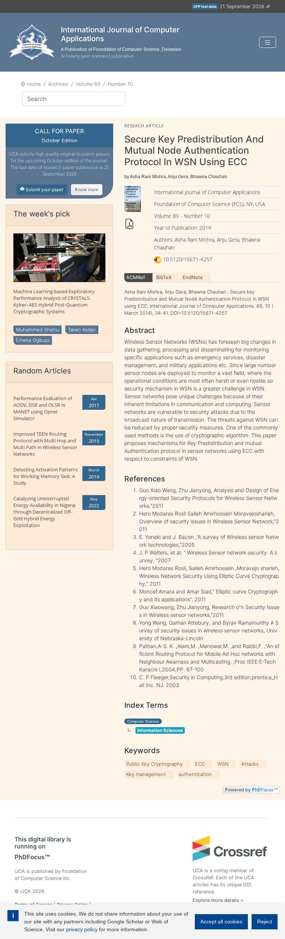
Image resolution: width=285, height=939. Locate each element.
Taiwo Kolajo (82, 330)
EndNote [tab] (193, 277)
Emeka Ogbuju (32, 340)
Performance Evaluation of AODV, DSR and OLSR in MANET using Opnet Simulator (42, 408)
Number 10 (120, 84)
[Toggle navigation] (267, 42)
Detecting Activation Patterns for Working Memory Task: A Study (45, 476)
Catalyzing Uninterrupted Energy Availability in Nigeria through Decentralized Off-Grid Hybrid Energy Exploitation (44, 512)
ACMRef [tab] (135, 277)
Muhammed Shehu (37, 330)
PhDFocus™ (32, 857)
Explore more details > (218, 900)
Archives (58, 84)
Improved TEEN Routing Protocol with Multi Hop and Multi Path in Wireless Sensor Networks (45, 444)
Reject (264, 922)
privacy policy (82, 929)
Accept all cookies (221, 922)
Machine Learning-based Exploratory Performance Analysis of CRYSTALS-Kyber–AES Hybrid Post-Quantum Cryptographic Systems (54, 301)
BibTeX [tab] (163, 277)
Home (34, 84)
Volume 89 (88, 84)
